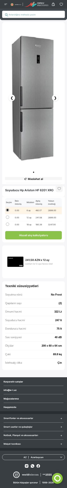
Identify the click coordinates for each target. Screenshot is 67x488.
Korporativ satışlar (13, 381)
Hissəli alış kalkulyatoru (33, 235)
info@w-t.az (10, 390)
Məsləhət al (35, 179)
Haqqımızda (10, 407)
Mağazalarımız (11, 398)
